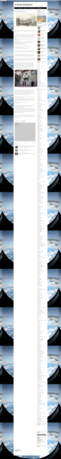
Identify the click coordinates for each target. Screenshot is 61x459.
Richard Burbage (39, 362)
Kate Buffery (39, 276)
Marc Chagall (39, 296)
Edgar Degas (39, 183)
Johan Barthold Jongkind (40, 265)
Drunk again (39, 179)
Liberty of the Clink (39, 285)
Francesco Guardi (39, 207)
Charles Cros (39, 146)
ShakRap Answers (39, 378)
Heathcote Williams (40, 238)
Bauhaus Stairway (39, 121)
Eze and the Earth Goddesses (41, 197)
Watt (38, 414)
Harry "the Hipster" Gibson (40, 237)
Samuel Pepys (39, 369)
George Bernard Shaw (40, 217)
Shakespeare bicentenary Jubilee (41, 375)
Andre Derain (39, 105)
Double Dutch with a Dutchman (41, 176)
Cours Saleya (39, 161)
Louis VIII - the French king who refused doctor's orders (23, 149)
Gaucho (38, 214)
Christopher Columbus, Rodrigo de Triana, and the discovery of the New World (43, 48)
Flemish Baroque (39, 203)
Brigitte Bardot (39, 133)
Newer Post (16, 142)
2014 (38, 68)
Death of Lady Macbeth (40, 169)
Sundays (38, 388)
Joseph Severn (39, 273)
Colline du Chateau (39, 158)
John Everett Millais (40, 267)
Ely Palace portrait (39, 190)
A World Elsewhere (23, 4)
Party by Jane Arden (40, 326)
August (39, 75)
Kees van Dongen (39, 278)
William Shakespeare (40, 419)
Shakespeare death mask (40, 376)
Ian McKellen (39, 248)
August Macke (39, 115)
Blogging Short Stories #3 (40, 129)
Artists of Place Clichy (40, 110)
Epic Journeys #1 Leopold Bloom (41, 192)
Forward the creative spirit (40, 206)
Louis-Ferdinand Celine (40, 294)
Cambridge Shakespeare (40, 138)
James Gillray (39, 256)
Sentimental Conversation (40, 372)
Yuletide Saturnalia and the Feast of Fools (42, 421)
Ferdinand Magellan (40, 200)
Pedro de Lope (39, 330)
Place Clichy (39, 341)
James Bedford (39, 255)
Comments (39, 444)
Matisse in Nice (39, 301)
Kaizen (38, 275)
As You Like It (39, 112)
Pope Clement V (39, 347)
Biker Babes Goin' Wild (40, 125)
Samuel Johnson (39, 368)
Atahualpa (39, 114)
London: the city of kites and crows (41, 85)
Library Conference (39, 286)
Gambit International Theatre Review (41, 213)
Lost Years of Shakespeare (40, 289)
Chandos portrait (39, 145)
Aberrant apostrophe (40, 94)
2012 (38, 70)
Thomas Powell (39, 399)
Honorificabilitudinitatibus (40, 246)
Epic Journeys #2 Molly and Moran (41, 193)
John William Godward (40, 270)
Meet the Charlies (39, 304)
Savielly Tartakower (40, 371)
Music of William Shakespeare (41, 311)
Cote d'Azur (39, 160)
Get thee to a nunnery (40, 221)
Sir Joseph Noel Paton (40, 381)
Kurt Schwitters (39, 280)
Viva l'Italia (39, 410)
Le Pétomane (39, 283)
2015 (38, 67)
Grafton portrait (39, 225)
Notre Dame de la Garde (40, 317)
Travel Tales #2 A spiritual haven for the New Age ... (41, 83)
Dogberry (38, 174)
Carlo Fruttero (39, 142)
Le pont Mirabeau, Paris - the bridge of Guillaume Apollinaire (43, 38)
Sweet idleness (39, 389)
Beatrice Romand (39, 123)
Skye (38, 383)
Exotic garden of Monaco (40, 196)
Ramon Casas (39, 358)
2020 (38, 63)
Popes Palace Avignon (40, 350)
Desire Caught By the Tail (40, 171)
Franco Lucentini (39, 209)
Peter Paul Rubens (39, 334)
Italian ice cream (39, 253)
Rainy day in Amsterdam (40, 357)
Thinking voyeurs (39, 396)
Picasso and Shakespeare (40, 336)
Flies (38, 204)
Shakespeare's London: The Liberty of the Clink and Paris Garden (43, 55)
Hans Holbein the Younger (40, 235)
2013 (38, 69)
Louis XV (38, 293)
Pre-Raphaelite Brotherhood (40, 351)
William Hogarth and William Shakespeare (42, 418)
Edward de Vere (39, 186)
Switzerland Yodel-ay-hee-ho (40, 390)
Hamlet (38, 234)
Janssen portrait (39, 259)
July (38, 76)
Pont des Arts (39, 344)
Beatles (38, 122)
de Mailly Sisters (39, 168)
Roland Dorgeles (39, 364)
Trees (38, 405)
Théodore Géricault (39, 394)
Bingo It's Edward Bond (40, 126)
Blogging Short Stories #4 (40, 130)
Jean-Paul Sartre (39, 263)
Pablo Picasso (39, 323)
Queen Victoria (39, 355)
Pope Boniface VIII (39, 346)
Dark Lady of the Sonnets (40, 164)
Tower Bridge (39, 402)
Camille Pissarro (39, 139)
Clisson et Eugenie (39, 155)
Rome (38, 365)
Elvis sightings (39, 189)
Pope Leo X (39, 348)
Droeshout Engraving (40, 178)
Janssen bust (39, 258)
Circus (38, 154)
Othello (38, 322)
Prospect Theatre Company (40, 353)
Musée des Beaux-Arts (40, 310)
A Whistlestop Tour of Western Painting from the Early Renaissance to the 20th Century (43, 45)
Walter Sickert (39, 412)
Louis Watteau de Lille (40, 292)
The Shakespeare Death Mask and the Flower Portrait (42, 31)
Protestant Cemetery (40, 354)
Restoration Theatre (40, 361)
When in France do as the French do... (41, 416)
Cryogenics (39, 162)
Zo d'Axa (38, 422)
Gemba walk (39, 216)
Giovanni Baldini (39, 223)
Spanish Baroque (39, 385)
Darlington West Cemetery (40, 165)
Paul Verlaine (39, 329)
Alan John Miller (39, 96)
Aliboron (38, 102)
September (39, 74)
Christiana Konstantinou (40, 151)
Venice (38, 409)
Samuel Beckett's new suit (40, 367)
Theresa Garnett (39, 395)
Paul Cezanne (39, 327)
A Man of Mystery (39, 92)
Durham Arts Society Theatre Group (41, 181)
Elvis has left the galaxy (40, 188)
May (38, 78)
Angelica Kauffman (39, 106)
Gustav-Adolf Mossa (40, 230)
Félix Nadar (39, 199)
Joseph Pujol (39, 272)
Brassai (38, 132)
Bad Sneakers (39, 118)
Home (25, 142)
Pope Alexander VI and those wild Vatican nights (43, 41)
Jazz (38, 260)
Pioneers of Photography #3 (40, 340)
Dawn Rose (39, 167)
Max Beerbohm (39, 303)
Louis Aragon (39, 290)
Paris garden (39, 325)
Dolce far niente (39, 175)
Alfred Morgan (39, 101)
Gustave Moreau (39, 232)
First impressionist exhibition (40, 202)
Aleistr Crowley (39, 99)
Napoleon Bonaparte (40, 314)
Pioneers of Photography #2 (40, 339)
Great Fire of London (40, 227)
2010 (38, 88)
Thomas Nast (39, 398)
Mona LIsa (39, 306)
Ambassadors (39, 103)
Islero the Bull (39, 252)
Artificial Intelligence (40, 109)
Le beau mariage (39, 282)
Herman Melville (39, 242)
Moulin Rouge (39, 308)
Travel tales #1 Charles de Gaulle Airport (42, 403)
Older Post (33, 142)
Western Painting (39, 415)
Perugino (38, 332)
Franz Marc (39, 210)
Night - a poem (39, 316)
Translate (42, 441)
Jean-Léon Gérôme (39, 262)
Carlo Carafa (39, 141)
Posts (38, 443)
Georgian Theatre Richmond (40, 220)
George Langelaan (39, 218)
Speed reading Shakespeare (40, 386)
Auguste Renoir (39, 116)
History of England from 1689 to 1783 (41, 244)
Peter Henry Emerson (40, 333)
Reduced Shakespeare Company (41, 360)
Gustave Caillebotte (40, 231)
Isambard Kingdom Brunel (40, 251)
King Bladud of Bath (40, 279)
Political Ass (39, 343)
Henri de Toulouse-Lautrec (40, 239)
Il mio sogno (39, 249)
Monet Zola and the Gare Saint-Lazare (41, 307)
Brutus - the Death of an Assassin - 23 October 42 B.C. (43, 59)
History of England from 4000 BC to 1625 (42, 245)
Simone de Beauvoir (40, 379)
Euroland (38, 195)
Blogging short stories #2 (40, 128)
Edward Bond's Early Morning (41, 185)
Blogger (33, 453)
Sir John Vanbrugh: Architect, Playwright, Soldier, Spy (42, 52)
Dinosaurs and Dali (39, 172)
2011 (38, 71)
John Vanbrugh (39, 269)
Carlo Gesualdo (39, 143)
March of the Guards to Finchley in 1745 (42, 297)
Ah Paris (38, 95)
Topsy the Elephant (40, 401)
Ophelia (38, 319)
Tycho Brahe (39, 406)
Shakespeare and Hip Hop (40, 374)
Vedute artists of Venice (40, 408)
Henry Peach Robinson (40, 241)
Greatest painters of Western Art (41, 228)
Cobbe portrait (39, 157)
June (38, 77)
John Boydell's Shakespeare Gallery (41, 266)
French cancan (39, 211)
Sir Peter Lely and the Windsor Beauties (42, 382)
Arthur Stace (39, 108)
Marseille (38, 300)
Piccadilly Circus (39, 337)
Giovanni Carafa (39, 224)
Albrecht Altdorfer (39, 98)
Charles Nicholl (39, 148)
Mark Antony (39, 299)
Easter (38, 182)
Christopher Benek (39, 152)
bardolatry (39, 119)
